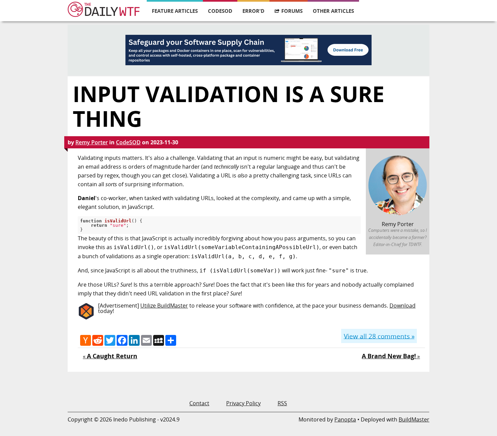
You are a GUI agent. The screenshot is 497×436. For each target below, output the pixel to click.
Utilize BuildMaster (164, 305)
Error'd (253, 10)
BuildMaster (414, 419)
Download (402, 305)
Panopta (345, 419)
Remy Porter (91, 142)
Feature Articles (175, 10)
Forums (292, 10)
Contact (199, 403)
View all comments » (379, 335)
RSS (282, 403)
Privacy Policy (243, 403)
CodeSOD (220, 10)
